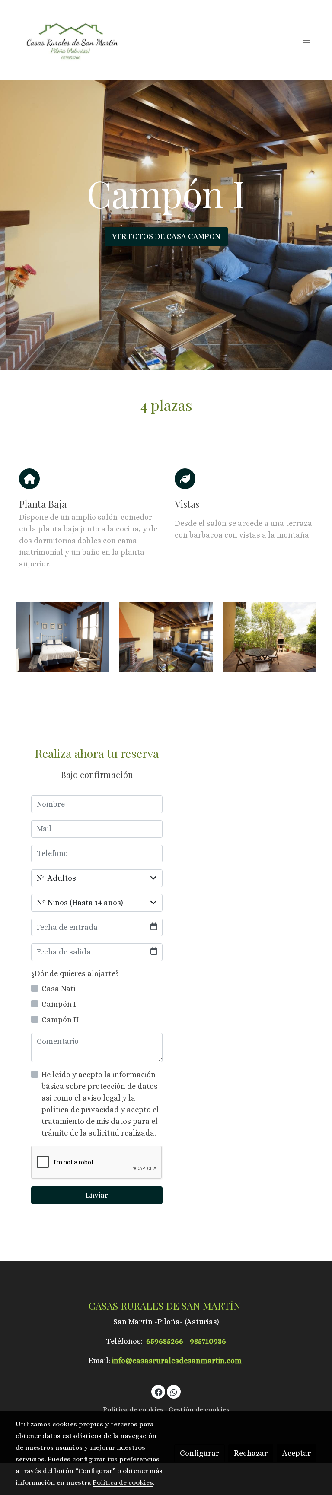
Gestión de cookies (199, 1409)
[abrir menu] (306, 39)
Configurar (199, 1453)
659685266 (164, 1341)
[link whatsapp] (174, 1392)
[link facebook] (158, 1392)
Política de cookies (133, 1409)
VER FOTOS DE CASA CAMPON (166, 236)
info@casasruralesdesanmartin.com (177, 1360)
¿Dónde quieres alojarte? (75, 973)
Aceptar (296, 1453)
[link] (71, 40)
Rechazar (251, 1453)
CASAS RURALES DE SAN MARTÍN (166, 1305)
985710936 (208, 1341)
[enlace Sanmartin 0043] (166, 636)
